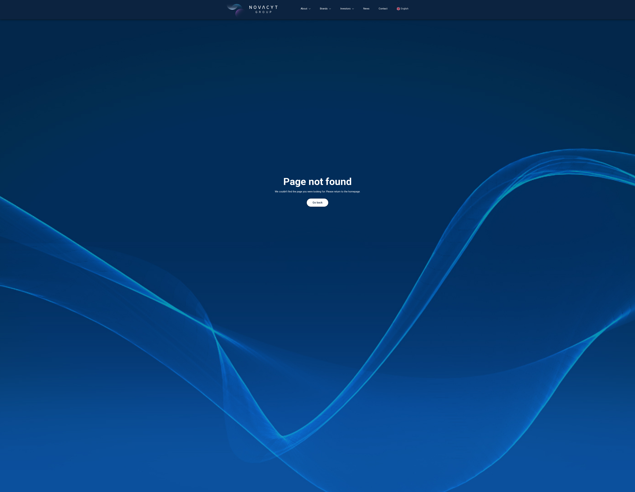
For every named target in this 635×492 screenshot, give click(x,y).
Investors (345, 8)
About (304, 8)
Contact (383, 8)
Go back (317, 202)
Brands (324, 8)
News (366, 8)
